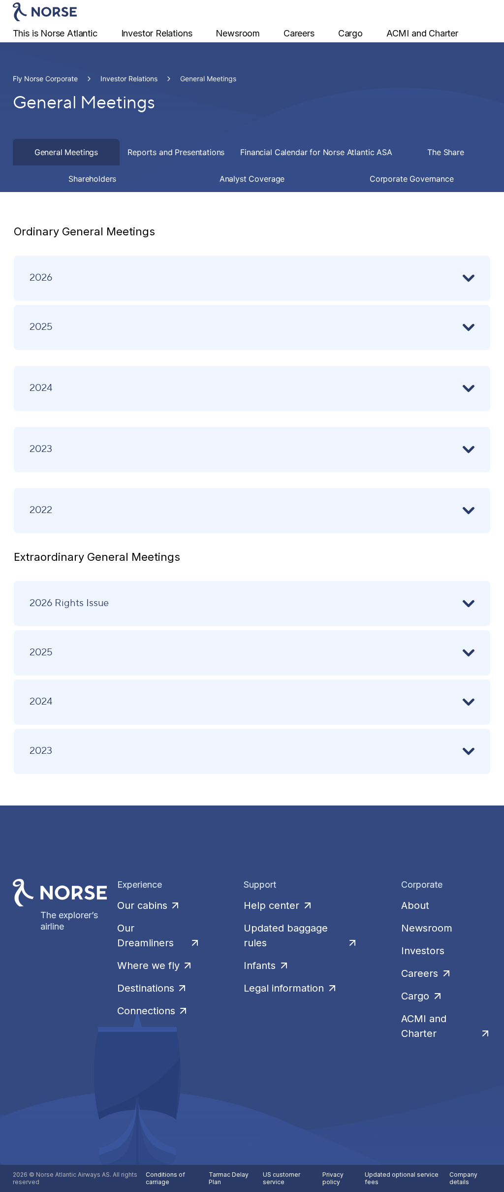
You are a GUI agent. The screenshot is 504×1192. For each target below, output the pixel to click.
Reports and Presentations (175, 152)
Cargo (350, 33)
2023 (41, 448)
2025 (41, 326)
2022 (41, 509)
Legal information (284, 988)
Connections (146, 1011)
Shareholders (92, 179)
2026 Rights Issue (69, 603)
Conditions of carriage (165, 1178)
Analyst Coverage (252, 179)
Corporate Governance (412, 179)
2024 (41, 387)
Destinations (145, 988)
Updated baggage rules (286, 935)
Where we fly (148, 965)
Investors (422, 951)
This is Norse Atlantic (55, 33)
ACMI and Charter (422, 33)
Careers (299, 33)
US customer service (281, 1178)
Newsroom (238, 33)
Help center (271, 905)
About (415, 905)
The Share (445, 152)
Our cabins (142, 905)
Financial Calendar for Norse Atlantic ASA (316, 152)
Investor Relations (156, 33)
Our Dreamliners (145, 935)
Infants (260, 965)
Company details (463, 1178)
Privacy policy (333, 1178)
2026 (41, 277)
